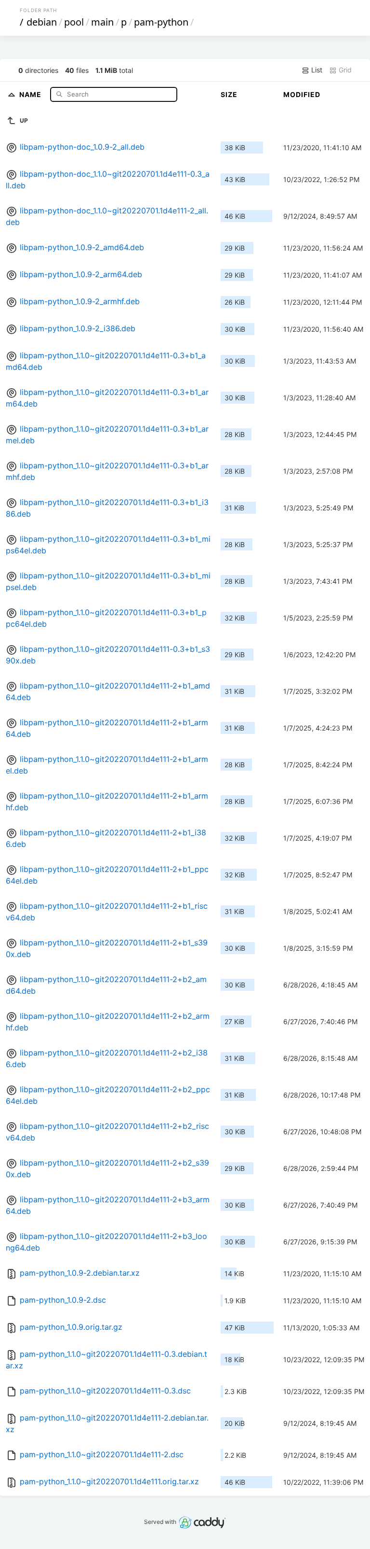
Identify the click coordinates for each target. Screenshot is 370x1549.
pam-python (161, 21)
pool (74, 21)
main (102, 21)
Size (229, 94)
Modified (301, 94)
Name (31, 94)
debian (41, 21)
